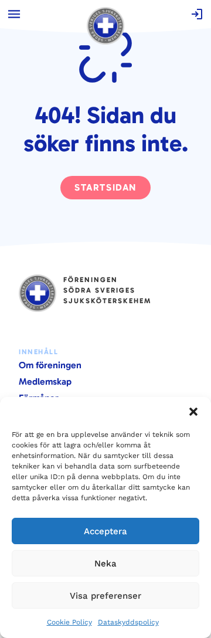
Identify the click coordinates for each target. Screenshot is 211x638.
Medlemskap (45, 381)
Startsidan (105, 187)
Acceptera (105, 531)
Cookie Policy (69, 622)
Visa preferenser (105, 596)
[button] (193, 412)
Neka (105, 563)
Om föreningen (50, 365)
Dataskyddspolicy (128, 622)
